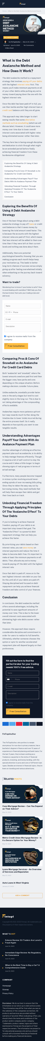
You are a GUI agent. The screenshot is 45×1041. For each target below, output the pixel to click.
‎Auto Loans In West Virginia (15, 883)
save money (28, 548)
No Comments (29, 45)
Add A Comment (22, 895)
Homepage (6, 986)
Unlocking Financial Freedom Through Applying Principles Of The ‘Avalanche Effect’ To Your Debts (20, 189)
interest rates (23, 84)
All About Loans (11, 37)
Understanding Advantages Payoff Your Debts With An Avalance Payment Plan (21, 180)
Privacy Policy (7, 993)
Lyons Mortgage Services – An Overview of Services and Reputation (21, 870)
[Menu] (4, 4)
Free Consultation (16, 346)
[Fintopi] (22, 4)
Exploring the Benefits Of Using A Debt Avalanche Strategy (21, 164)
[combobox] (8, 312)
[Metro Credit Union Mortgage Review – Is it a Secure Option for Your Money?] (22, 825)
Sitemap (5, 990)
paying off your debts (32, 81)
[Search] (41, 4)
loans (31, 224)
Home (4, 11)
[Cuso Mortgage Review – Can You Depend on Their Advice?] (22, 794)
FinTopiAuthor (16, 42)
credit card (7, 110)
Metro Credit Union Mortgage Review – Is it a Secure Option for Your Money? (22, 839)
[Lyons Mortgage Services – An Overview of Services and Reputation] (22, 857)
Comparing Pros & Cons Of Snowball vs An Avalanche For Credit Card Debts (22, 172)
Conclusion (8, 197)
